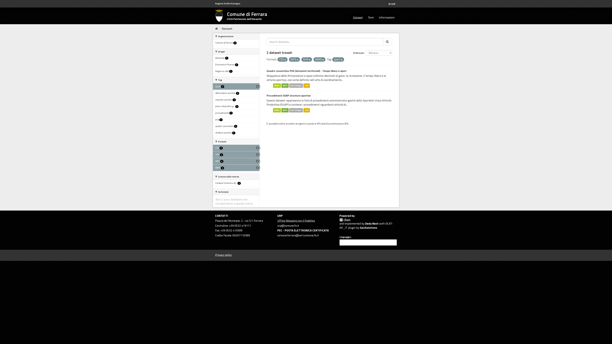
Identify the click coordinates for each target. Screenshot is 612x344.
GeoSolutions (368, 228)
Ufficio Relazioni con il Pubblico (296, 221)
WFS (285, 85)
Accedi (392, 3)
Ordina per (358, 52)
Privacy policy (223, 255)
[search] (387, 41)
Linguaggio (345, 237)
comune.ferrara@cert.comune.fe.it (298, 235)
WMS (277, 85)
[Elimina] (285, 59)
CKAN (344, 220)
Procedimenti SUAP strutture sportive (289, 95)
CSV (307, 85)
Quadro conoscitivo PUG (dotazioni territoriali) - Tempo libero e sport (306, 71)
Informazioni (386, 17)
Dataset (358, 17)
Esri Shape (296, 85)
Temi (371, 17)
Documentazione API (337, 123)
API (318, 123)
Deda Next (372, 223)
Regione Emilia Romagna (227, 3)
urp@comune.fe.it (288, 225)
